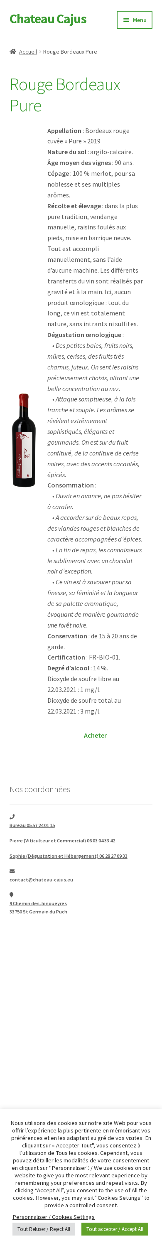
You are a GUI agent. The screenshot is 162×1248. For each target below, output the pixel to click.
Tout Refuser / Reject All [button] (43, 1229)
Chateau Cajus (48, 18)
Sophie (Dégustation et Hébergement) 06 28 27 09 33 (69, 856)
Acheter (95, 735)
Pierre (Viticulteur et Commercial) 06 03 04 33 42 (62, 840)
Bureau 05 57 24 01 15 (32, 825)
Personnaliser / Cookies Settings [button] (53, 1217)
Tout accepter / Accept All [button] (114, 1229)
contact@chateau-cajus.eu (41, 879)
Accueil (28, 51)
